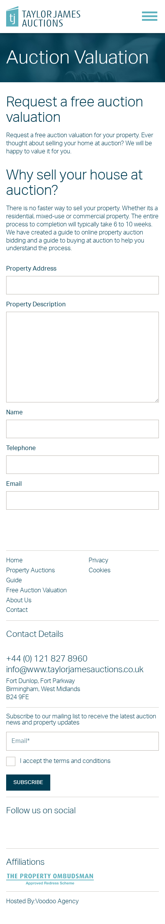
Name (14, 412)
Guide (14, 580)
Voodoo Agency (57, 901)
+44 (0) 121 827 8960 (46, 659)
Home (14, 560)
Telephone (21, 448)
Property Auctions (30, 570)
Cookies (100, 570)
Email (14, 484)
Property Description (36, 304)
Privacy (98, 560)
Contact (17, 610)
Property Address (31, 269)
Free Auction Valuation (36, 590)
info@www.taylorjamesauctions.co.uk (75, 670)
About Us (18, 600)
